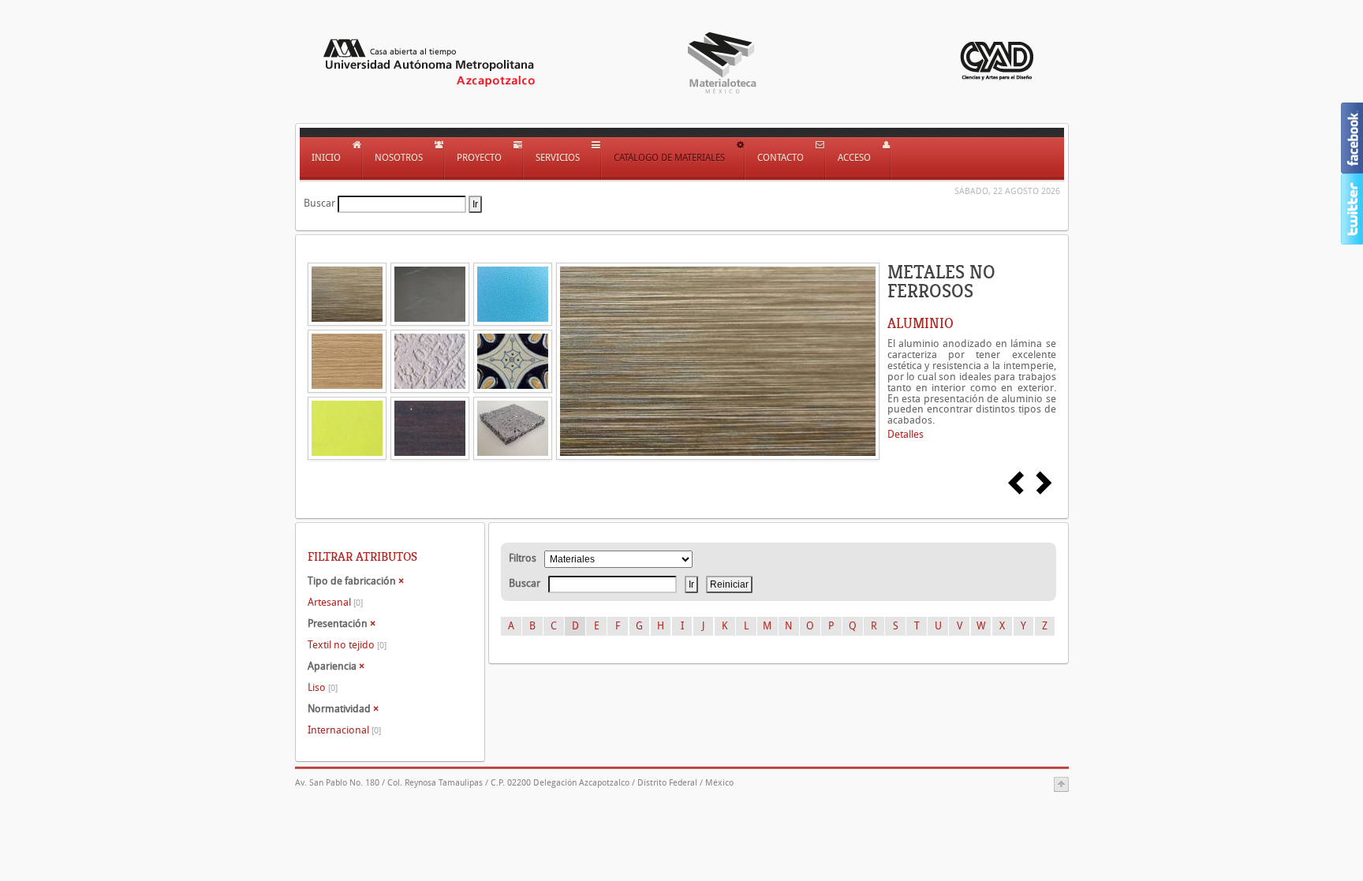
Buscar (319, 203)
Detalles (905, 434)
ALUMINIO (920, 323)
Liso (323, 687)
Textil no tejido (347, 645)
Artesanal (335, 602)
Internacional (344, 730)
